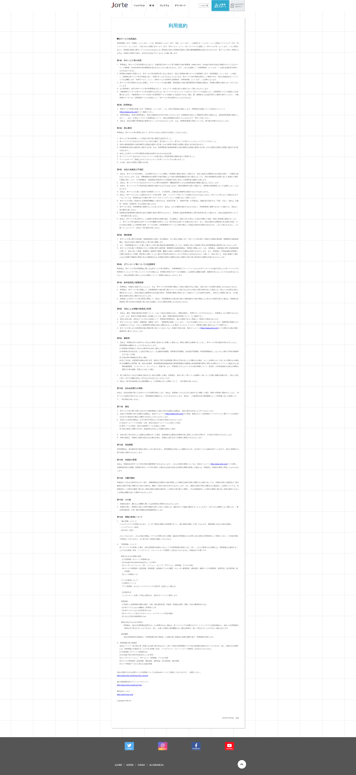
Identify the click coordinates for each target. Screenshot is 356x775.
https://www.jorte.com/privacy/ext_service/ (132, 676)
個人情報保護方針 (156, 764)
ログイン (237, 5)
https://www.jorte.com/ (129, 112)
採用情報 (130, 764)
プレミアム (164, 5)
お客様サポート (220, 5)
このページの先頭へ (242, 764)
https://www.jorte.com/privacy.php (129, 685)
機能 (152, 5)
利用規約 (141, 764)
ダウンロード (180, 5)
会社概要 (118, 764)
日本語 (203, 5)
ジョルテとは (139, 5)
